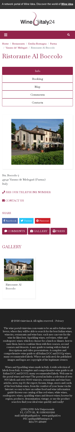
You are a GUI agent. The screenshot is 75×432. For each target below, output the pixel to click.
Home (5, 43)
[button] (5, 34)
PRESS (60, 231)
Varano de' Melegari (16, 47)
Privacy (59, 321)
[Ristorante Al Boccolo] (37, 142)
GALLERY (40, 231)
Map (37, 87)
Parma (53, 43)
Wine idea (67, 3)
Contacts (37, 102)
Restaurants (18, 43)
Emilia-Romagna (37, 43)
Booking (37, 79)
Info (37, 71)
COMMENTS (16, 231)
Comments (38, 94)
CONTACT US (14, 200)
